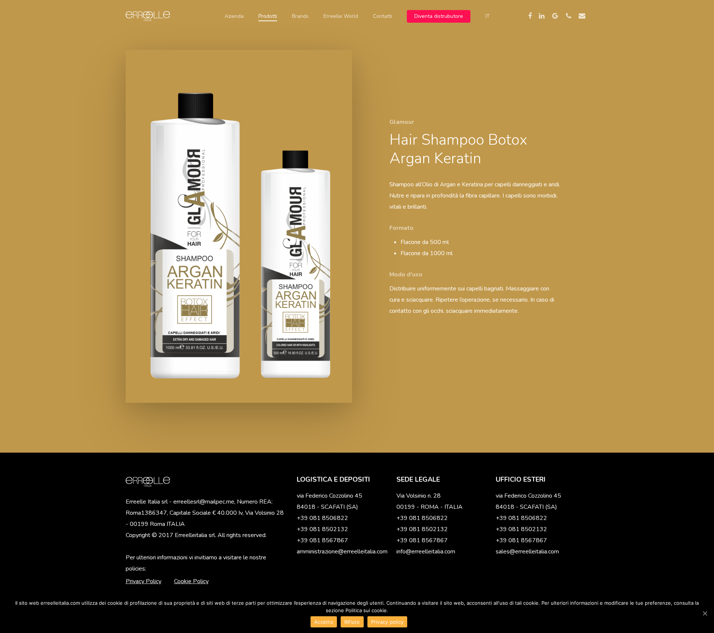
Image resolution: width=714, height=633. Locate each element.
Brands (300, 16)
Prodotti (267, 16)
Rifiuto (352, 622)
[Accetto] (704, 613)
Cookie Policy (191, 581)
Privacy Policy (143, 581)
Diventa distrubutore (438, 16)
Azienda (234, 16)
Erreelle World (341, 16)
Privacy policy (387, 622)
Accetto (323, 622)
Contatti (382, 16)
